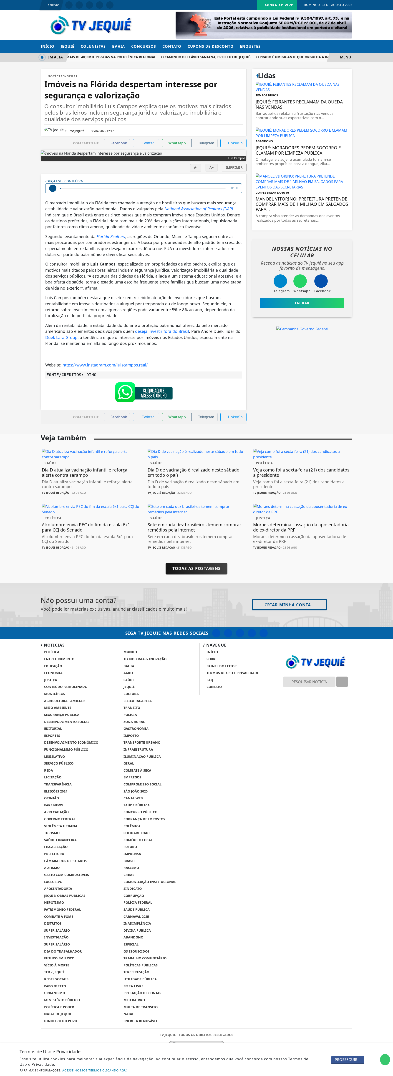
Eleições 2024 (55, 791)
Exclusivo (52, 882)
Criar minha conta (288, 604)
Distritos (52, 923)
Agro (128, 673)
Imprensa (132, 854)
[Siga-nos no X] (240, 633)
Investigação (55, 937)
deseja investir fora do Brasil (162, 331)
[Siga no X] (89, 5)
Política (51, 652)
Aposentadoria (57, 888)
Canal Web (133, 798)
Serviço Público (58, 763)
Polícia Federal (137, 902)
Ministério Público (61, 1000)
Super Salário (56, 930)
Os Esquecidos (136, 951)
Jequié (67, 46)
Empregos (132, 777)
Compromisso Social (142, 784)
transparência (57, 784)
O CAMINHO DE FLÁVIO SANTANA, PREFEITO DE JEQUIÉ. (197, 57)
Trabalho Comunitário (144, 958)
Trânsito (131, 707)
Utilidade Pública (140, 979)
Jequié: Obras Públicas (64, 895)
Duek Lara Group (61, 337)
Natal (128, 1014)
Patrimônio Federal (62, 909)
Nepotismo (53, 902)
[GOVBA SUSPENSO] (264, 24)
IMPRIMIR (234, 167)
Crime (128, 875)
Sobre (211, 659)
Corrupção (133, 895)
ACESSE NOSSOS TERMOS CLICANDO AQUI (95, 1070)
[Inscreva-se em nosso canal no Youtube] (252, 633)
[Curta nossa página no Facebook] (216, 633)
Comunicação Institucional (149, 882)
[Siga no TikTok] (109, 5)
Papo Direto (54, 986)
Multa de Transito (140, 1007)
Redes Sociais (55, 979)
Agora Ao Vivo (278, 5)
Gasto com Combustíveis (66, 875)
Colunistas (93, 46)
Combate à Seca (137, 770)
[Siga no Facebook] (69, 5)
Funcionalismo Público (65, 749)
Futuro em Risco (58, 958)
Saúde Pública (136, 805)
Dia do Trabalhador (62, 951)
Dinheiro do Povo (60, 1021)
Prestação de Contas (142, 993)
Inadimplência (137, 923)
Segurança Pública (61, 714)
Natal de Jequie (57, 1014)
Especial (131, 944)
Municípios (54, 694)
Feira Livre (133, 986)
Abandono (133, 937)
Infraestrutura (138, 749)
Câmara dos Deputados (65, 861)
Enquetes (250, 46)
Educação (52, 666)
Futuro (130, 847)
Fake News (53, 805)
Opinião (51, 798)
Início (47, 46)
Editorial (52, 728)
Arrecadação (56, 812)
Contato (171, 46)
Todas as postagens (196, 568)
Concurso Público (140, 812)
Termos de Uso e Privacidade (232, 673)
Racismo (131, 867)
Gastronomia (136, 728)
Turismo (51, 833)
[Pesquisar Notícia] (342, 682)
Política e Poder (58, 1007)
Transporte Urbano (141, 742)
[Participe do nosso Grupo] (144, 393)
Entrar (52, 5)
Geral (128, 763)
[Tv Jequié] (91, 24)
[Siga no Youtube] (99, 5)
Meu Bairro (134, 1000)
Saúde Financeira (60, 840)
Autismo (51, 867)
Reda (48, 770)
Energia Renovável (140, 1021)
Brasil (129, 861)
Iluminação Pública (142, 756)
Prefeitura (53, 854)
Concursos (143, 46)
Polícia (130, 714)
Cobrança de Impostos (144, 819)
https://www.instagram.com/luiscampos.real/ (105, 365)
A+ (211, 167)
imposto (131, 735)
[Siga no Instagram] (79, 5)
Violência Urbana (60, 826)
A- (195, 167)
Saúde (128, 680)
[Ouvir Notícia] (52, 188)
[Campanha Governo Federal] (302, 328)
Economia (53, 673)
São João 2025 (135, 791)
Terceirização (136, 972)
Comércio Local (138, 840)
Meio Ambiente (57, 707)
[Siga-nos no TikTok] (263, 633)
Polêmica (132, 826)
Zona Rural (134, 722)
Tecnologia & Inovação (144, 659)
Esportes (51, 735)
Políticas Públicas (140, 965)
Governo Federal (59, 819)
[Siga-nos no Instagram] (228, 633)
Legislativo (54, 756)
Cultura (131, 694)
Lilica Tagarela (137, 701)
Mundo (130, 652)
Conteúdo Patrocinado (65, 687)
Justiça (50, 680)
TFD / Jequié (54, 972)
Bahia (118, 46)
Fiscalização (55, 847)
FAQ (209, 680)
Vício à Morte (56, 965)
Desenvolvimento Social (66, 722)
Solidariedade (136, 833)
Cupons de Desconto (211, 46)
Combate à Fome (58, 916)
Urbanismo (54, 993)
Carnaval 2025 (136, 916)
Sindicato (132, 888)
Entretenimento (58, 659)
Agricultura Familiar (64, 701)
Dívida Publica (137, 930)
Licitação (52, 777)
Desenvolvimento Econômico (70, 742)
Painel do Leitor (221, 666)
